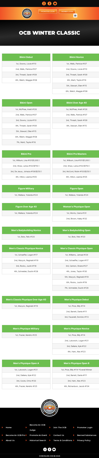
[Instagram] (44, 3)
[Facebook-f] (49, 3)
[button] (75, 15)
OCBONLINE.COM (46, 456)
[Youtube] (55, 3)
